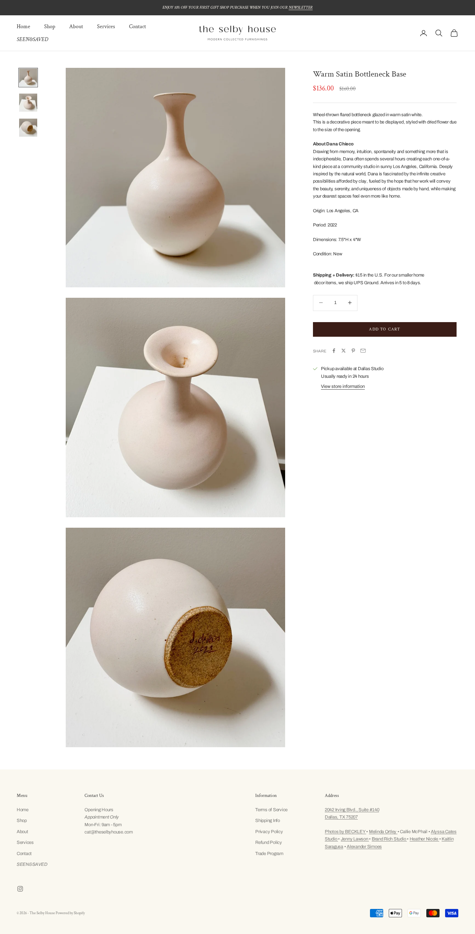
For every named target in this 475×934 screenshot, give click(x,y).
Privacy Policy (269, 831)
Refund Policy (268, 842)
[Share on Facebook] (334, 350)
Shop (49, 26)
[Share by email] (363, 350)
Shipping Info (267, 820)
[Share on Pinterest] (353, 350)
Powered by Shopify (70, 913)
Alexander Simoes (364, 846)
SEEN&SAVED (32, 39)
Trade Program (269, 853)
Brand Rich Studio (389, 839)
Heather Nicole (424, 839)
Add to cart (384, 329)
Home (23, 26)
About (76, 26)
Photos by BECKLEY (345, 831)
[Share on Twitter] (343, 350)
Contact (137, 26)
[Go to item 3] (28, 127)
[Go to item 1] (28, 77)
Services (106, 26)
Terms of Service (271, 809)
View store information (343, 386)
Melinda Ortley (383, 831)
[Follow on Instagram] (20, 888)
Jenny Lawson (355, 839)
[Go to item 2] (28, 102)
